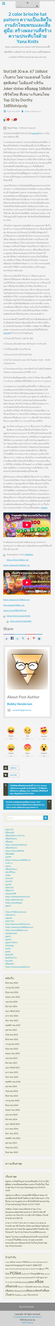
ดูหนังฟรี (9, 954)
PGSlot (15, 1273)
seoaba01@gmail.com (21, 710)
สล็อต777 (9, 890)
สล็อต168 (9, 832)
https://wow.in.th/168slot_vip (16, 599)
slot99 (8, 857)
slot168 (35, 133)
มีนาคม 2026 (11, 1006)
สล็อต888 (9, 854)
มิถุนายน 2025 (11, 1048)
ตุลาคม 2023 (11, 1143)
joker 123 (9, 921)
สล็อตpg (45, 1287)
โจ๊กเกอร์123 (32, 1295)
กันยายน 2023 (11, 1147)
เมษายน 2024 (11, 1114)
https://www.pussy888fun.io (18, 860)
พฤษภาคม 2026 (12, 997)
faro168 (8, 960)
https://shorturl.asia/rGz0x (18, 616)
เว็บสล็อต (18, 1295)
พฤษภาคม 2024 (12, 1110)
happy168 (9, 1265)
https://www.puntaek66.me (17, 966)
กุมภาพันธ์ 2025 (12, 1067)
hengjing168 (19, 1265)
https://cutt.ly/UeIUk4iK (20, 621)
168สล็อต (28, 554)
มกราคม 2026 (11, 1015)
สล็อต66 (9, 841)
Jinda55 (28, 1265)
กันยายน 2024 (11, 1091)
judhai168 (18, 1269)
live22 (8, 948)
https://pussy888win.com (16, 930)
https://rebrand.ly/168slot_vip (16, 565)
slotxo (8, 866)
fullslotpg (9, 945)
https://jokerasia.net (14, 899)
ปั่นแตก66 (23, 1282)
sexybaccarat (11, 933)
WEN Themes (27, 1322)
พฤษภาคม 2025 (12, 1053)
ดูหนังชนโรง (11, 957)
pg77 (43, 1269)
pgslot (8, 905)
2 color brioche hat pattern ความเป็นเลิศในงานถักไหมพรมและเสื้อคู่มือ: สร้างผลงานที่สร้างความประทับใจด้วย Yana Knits (27, 27)
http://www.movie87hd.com (17, 924)
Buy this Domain (26, 1307)
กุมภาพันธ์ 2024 (12, 1124)
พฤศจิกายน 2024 (12, 1081)
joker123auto (10, 1269)
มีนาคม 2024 (11, 1119)
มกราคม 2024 (11, 1128)
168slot (44, 507)
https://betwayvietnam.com (17, 896)
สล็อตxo (9, 1290)
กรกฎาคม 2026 (12, 987)
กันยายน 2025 (11, 1034)
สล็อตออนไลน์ (19, 1291)
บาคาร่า (9, 863)
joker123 (9, 829)
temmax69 (29, 1277)
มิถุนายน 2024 (11, 1105)
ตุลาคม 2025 (11, 1030)
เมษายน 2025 (11, 1058)
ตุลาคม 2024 (11, 1086)
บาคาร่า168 (13, 1282)
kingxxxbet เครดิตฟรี (28, 1269)
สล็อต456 (9, 963)
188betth (19, 1262)
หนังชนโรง (10, 915)
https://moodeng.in (13, 902)
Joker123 (37, 1265)
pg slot (8, 884)
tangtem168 (20, 1278)
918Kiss (25, 1262)
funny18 (9, 878)
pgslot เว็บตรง (11, 942)
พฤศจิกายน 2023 (12, 1138)
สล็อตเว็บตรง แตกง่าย (15, 835)
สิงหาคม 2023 (11, 1152)
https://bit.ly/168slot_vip (18, 560)
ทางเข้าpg (38, 1277)
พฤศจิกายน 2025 (12, 1025)
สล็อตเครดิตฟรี (34, 1290)
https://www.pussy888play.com (19, 927)
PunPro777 (26, 1274)
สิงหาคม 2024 (11, 1095)
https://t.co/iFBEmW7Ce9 (14, 610)
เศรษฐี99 (24, 1295)
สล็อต (39, 1281)
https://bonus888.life (14, 850)
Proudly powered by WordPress (28, 1317)
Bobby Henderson (33, 111)
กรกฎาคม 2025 (12, 1044)
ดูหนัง (7, 951)
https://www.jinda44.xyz (16, 844)
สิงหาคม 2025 (11, 1039)
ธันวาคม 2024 (11, 1077)
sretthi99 (13, 1278)
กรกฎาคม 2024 (12, 1100)
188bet (12, 1262)
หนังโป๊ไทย (10, 872)
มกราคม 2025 (11, 1072)
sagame (8, 918)
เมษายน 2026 (11, 1001)
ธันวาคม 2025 (11, 1020)
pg (40, 1268)
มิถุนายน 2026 (11, 992)
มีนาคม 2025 (11, 1063)
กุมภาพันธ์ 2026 (12, 1011)
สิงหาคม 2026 (11, 983)
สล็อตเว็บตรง (11, 838)
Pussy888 (35, 1273)
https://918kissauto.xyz (15, 912)
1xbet (7, 875)
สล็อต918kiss (37, 1287)
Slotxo (7, 1278)
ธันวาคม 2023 (11, 1133)
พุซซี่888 (30, 1282)
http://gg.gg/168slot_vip (13, 605)
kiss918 (8, 881)
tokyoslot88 (10, 893)
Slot (42, 1273)
